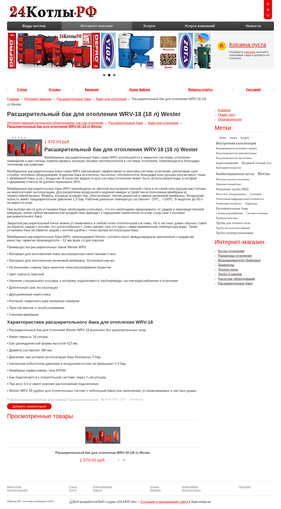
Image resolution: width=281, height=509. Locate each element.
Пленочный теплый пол (229, 203)
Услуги (149, 26)
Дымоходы (226, 265)
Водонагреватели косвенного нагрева (236, 148)
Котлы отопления (231, 251)
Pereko (233, 137)
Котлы (264, 173)
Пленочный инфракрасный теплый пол (240, 199)
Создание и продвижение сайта (164, 502)
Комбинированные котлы (235, 173)
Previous (3, 49)
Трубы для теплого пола (233, 223)
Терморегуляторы (227, 218)
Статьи (22, 89)
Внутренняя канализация (236, 143)
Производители (229, 119)
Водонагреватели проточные (234, 158)
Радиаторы (251, 203)
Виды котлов (34, 26)
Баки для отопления (111, 99)
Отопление (255, 194)
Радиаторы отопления (235, 255)
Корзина (224, 110)
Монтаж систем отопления (28, 399)
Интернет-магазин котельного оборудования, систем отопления (55, 123)
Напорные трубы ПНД (232, 189)
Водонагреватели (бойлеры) (239, 260)
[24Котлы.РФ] (53, 16)
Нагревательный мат (228, 184)
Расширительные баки (74, 99)
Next (215, 49)
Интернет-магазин (97, 26)
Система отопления (257, 213)
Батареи (245, 137)
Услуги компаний (200, 26)
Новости (253, 26)
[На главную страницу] (268, 4)
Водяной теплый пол (256, 163)
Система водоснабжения (229, 213)
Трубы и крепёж (230, 274)
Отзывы (55, 89)
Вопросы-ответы (200, 89)
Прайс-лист (227, 115)
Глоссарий (253, 89)
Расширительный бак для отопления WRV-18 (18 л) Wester (54, 126)
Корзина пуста (247, 45)
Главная (13, 99)
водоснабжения (57, 399)
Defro (223, 138)
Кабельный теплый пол (228, 167)
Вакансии (92, 89)
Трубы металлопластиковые (233, 228)
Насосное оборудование (231, 194)
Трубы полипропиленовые (235, 233)
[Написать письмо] (268, 15)
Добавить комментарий (29, 406)
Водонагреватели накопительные (236, 153)
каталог (250, 52)
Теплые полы (228, 269)
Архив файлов (139, 89)
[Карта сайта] (268, 9)
